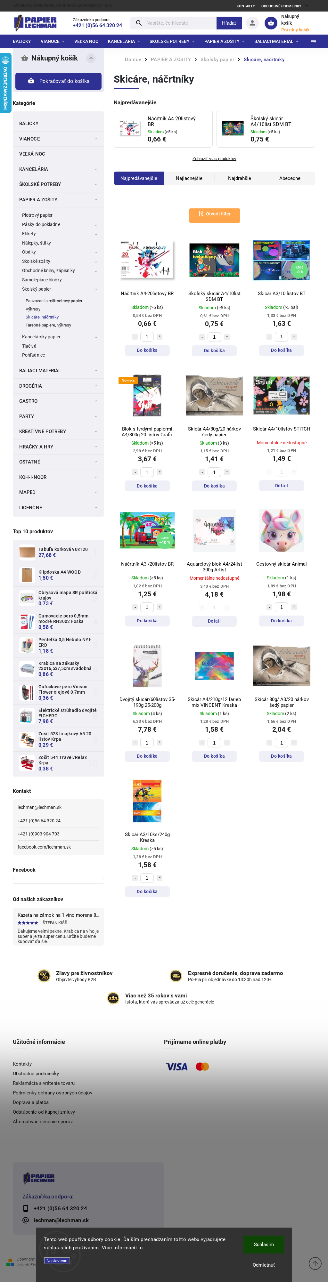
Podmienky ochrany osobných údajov (52, 1093)
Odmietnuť (264, 1265)
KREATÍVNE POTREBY (42, 431)
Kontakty (246, 6)
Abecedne (289, 178)
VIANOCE (29, 139)
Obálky (29, 251)
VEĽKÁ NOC (32, 154)
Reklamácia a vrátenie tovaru (44, 1083)
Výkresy (33, 309)
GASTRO (28, 401)
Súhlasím (264, 1244)
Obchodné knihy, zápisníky (48, 270)
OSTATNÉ (29, 462)
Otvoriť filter (218, 213)
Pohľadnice (33, 355)
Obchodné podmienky (281, 6)
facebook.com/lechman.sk (44, 847)
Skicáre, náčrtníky (42, 317)
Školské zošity (36, 261)
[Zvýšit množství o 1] (159, 337)
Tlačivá (29, 346)
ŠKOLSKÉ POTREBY (40, 184)
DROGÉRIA (30, 386)
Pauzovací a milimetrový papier (54, 300)
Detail (281, 485)
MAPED (27, 492)
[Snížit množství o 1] (135, 337)
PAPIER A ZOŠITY (38, 200)
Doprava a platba (31, 1102)
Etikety (29, 233)
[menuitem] (24, 41)
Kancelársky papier (41, 336)
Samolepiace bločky (42, 279)
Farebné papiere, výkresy (48, 325)
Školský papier (36, 289)
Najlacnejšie (189, 178)
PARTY (26, 416)
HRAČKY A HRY (36, 447)
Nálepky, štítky (36, 243)
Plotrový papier (37, 215)
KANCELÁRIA (33, 169)
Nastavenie (56, 1260)
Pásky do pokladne (41, 224)
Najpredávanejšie (138, 178)
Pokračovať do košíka (64, 81)
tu (140, 1248)
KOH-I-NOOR (32, 477)
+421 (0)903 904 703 (39, 833)
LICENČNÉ (30, 508)
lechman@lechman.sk (40, 807)
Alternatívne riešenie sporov (43, 1122)
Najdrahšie (239, 178)
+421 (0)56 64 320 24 (39, 820)
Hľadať (229, 23)
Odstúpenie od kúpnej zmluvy (44, 1112)
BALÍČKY (28, 123)
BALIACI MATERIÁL (40, 371)
